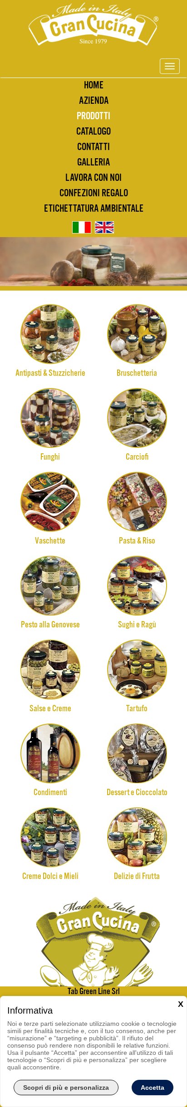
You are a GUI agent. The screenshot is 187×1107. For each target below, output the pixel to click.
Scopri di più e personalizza (66, 1087)
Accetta (152, 1087)
